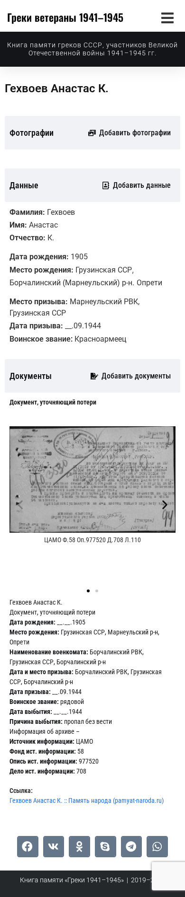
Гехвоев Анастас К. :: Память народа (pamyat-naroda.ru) (86, 800)
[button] (167, 17)
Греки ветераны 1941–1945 (65, 17)
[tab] (53, 402)
